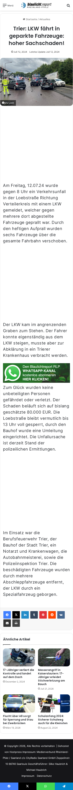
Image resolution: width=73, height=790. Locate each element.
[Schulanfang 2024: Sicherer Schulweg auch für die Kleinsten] (54, 703)
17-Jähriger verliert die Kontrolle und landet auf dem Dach (18, 673)
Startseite (31, 19)
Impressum (28, 775)
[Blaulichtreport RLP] (36, 5)
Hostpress (16, 751)
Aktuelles (44, 19)
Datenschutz (44, 775)
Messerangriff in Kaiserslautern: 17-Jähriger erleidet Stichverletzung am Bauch (51, 677)
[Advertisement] (36, 146)
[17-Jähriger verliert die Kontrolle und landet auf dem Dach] (19, 657)
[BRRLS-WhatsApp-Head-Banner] (36, 381)
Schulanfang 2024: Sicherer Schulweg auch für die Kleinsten (53, 719)
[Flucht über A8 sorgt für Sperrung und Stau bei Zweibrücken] (19, 703)
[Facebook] (7, 615)
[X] (16, 615)
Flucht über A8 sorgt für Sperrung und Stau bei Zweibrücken (18, 719)
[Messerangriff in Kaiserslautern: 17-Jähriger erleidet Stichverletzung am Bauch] (54, 657)
